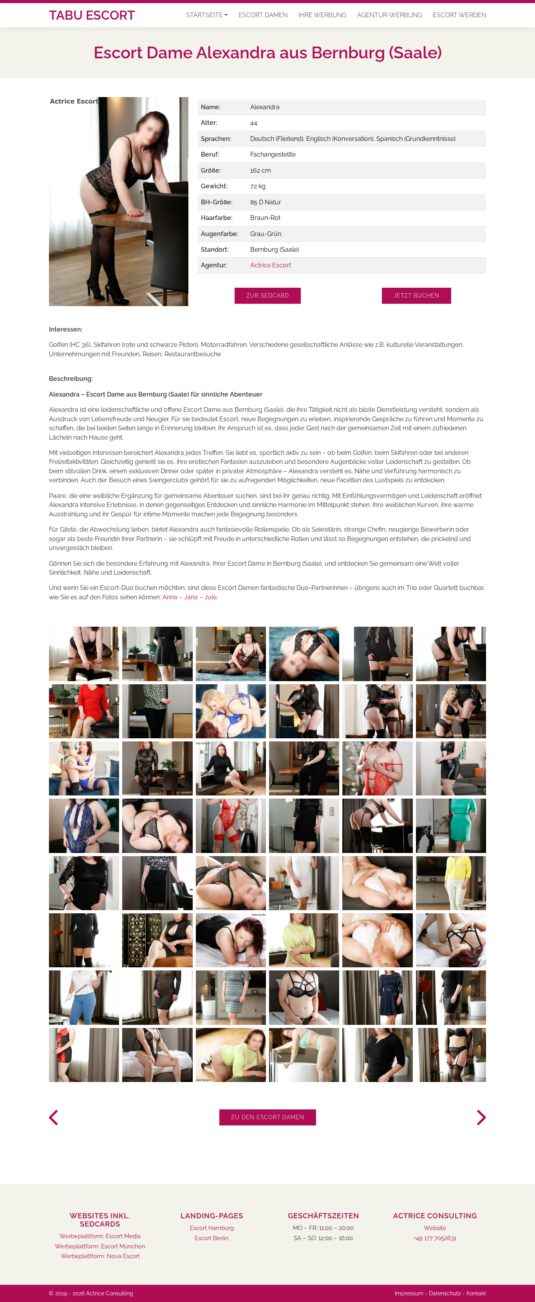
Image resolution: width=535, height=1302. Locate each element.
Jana (191, 597)
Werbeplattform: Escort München (100, 1247)
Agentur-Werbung (389, 15)
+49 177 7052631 (435, 1238)
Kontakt (476, 1293)
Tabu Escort (92, 15)
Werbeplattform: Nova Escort (100, 1256)
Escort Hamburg (212, 1228)
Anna (170, 597)
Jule (210, 597)
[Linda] (54, 1118)
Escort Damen (263, 15)
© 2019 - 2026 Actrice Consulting (91, 1293)
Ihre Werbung (322, 15)
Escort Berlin (212, 1238)
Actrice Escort (270, 265)
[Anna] (480, 1118)
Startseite (204, 15)
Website (435, 1228)
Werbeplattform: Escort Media (100, 1236)
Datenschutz (445, 1293)
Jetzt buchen (416, 295)
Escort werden (459, 15)
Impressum (409, 1293)
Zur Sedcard (267, 295)
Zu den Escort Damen (267, 1117)
